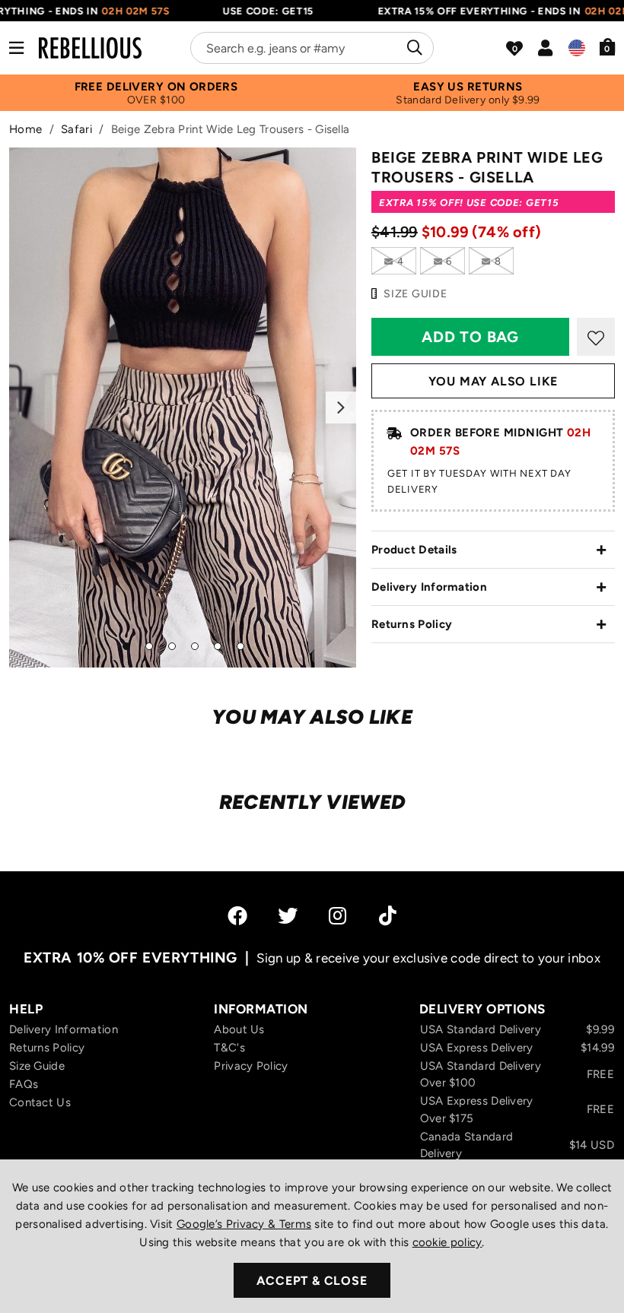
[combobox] (312, 48)
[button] (607, 46)
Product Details (414, 550)
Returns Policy (411, 624)
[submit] (413, 48)
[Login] (545, 48)
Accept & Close (311, 1280)
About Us (239, 1029)
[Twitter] (288, 915)
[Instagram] (339, 915)
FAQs (23, 1084)
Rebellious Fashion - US (90, 48)
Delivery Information (429, 587)
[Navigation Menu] (16, 48)
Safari (76, 129)
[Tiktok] (387, 915)
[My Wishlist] (514, 48)
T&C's (229, 1048)
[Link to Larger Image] (182, 407)
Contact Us (40, 1102)
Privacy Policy (251, 1066)
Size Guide (37, 1066)
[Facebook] (237, 915)
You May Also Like (493, 381)
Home (25, 129)
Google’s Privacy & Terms (244, 1224)
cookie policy (447, 1242)
